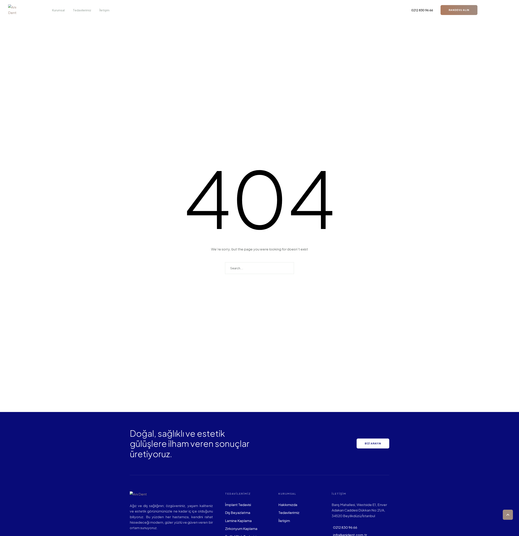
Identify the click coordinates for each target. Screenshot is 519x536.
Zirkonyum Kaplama (241, 528)
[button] (67, 10)
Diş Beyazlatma (237, 512)
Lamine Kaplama (238, 520)
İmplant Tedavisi (238, 504)
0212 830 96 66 (345, 527)
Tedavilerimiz (288, 512)
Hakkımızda (287, 504)
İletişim (284, 520)
